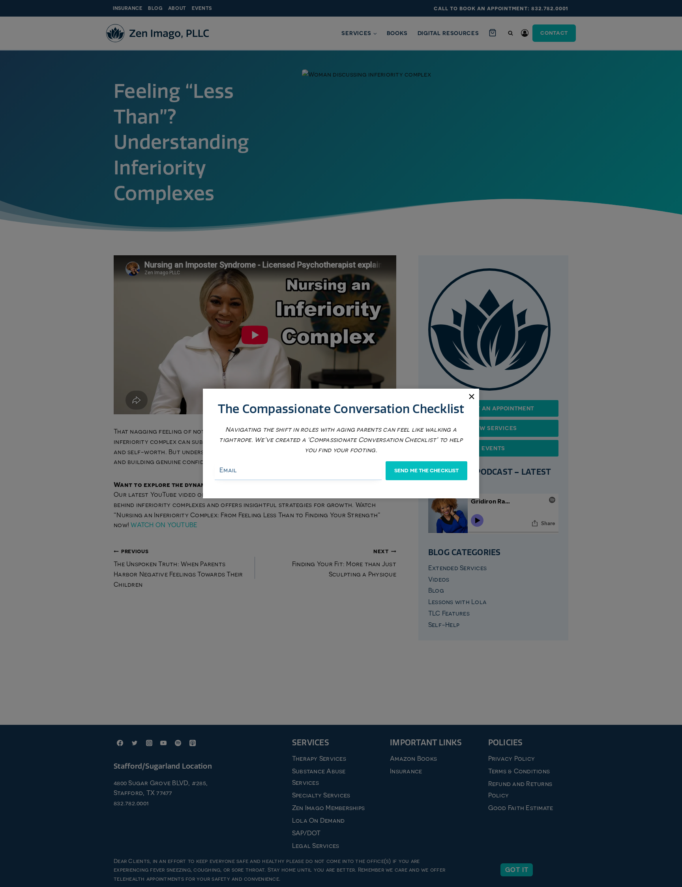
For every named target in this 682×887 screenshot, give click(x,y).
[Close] (471, 396)
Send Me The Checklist (426, 470)
